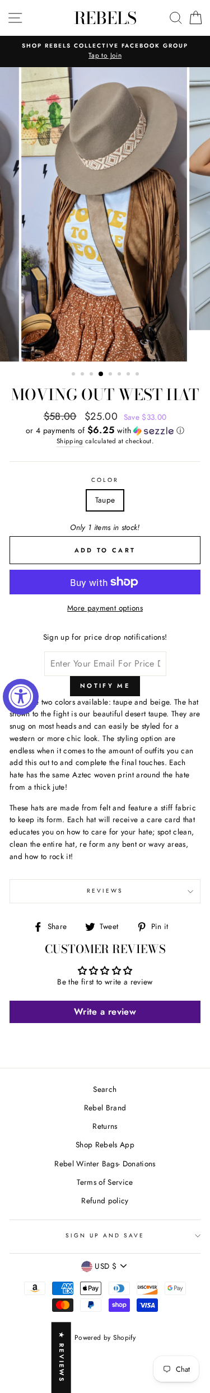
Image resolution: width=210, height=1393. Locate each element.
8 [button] (138, 375)
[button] (105, 430)
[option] (105, 51)
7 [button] (129, 375)
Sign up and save (105, 1235)
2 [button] (83, 375)
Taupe (105, 499)
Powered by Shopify (105, 1338)
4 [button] (101, 374)
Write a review (105, 1011)
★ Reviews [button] (61, 1357)
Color (105, 480)
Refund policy (104, 1200)
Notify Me (105, 685)
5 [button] (111, 375)
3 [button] (92, 375)
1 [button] (74, 375)
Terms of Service (105, 1182)
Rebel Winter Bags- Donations (105, 1163)
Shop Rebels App (105, 1144)
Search (104, 1089)
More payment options (105, 607)
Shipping (70, 441)
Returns (104, 1126)
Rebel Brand (105, 1107)
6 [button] (120, 375)
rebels (105, 18)
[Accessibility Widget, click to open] (21, 697)
